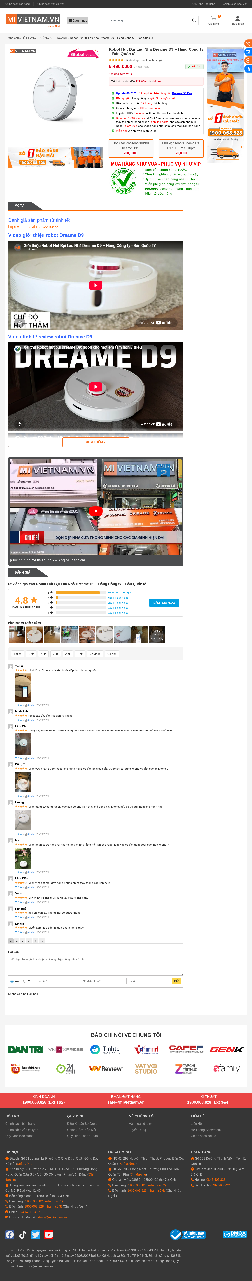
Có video (95, 653)
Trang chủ (12, 37)
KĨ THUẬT (208, 1097)
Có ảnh (112, 653)
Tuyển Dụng (137, 1130)
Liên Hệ (196, 1123)
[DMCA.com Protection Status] (235, 1234)
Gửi (176, 980)
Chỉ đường (24, 1163)
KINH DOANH (43, 1097)
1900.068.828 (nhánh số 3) (43, 1206)
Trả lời (19, 705)
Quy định (75, 1116)
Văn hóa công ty (140, 1123)
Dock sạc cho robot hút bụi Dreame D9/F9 (131, 145)
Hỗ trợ (12, 1116)
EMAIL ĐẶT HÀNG (126, 1097)
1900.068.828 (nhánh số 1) (44, 1201)
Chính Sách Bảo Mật (235, 3)
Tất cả (18, 653)
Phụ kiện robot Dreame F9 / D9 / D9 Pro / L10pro (181, 145)
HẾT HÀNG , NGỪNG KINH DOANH (44, 37)
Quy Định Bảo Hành (203, 3)
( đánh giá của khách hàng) (143, 60)
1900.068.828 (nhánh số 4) (146, 1190)
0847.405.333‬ (216, 1179)
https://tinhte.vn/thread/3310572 (33, 227)
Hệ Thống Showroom (206, 1130)
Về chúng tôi (142, 1116)
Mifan (157, 81)
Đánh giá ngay (164, 602)
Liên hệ (198, 1116)
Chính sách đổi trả (203, 1136)
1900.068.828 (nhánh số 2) (147, 1185)
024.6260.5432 (29, 1212)
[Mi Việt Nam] (33, 20)
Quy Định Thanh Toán (82, 1136)
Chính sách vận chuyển (50, 3)
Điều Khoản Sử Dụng (82, 1123)
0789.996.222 (220, 1185)
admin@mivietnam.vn (51, 1217)
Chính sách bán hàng (17, 3)
